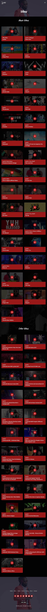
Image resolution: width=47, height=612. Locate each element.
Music (15, 591)
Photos (27, 591)
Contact (35, 591)
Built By (23, 600)
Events (23, 591)
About (31, 591)
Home (11, 591)
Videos (19, 591)
